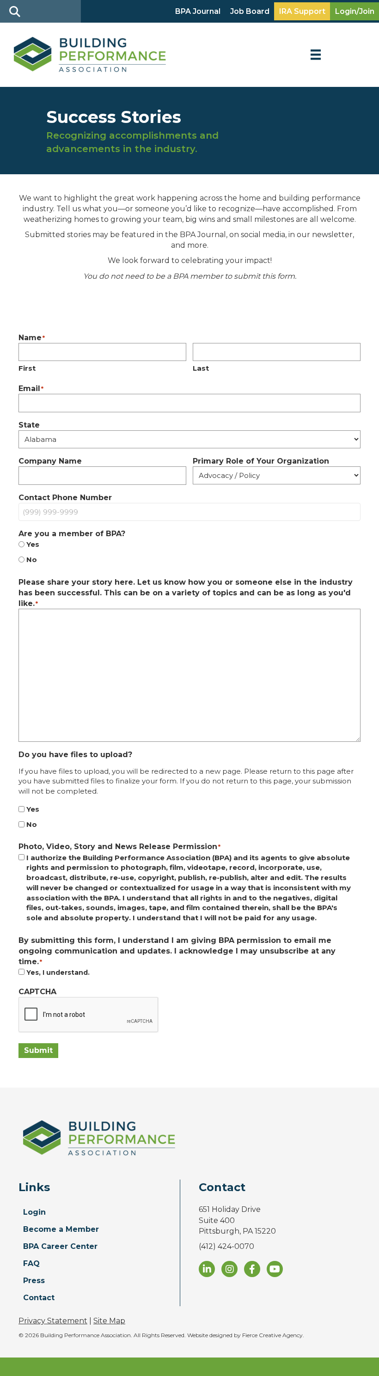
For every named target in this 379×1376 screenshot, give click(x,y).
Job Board (249, 11)
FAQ (31, 1263)
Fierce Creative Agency (272, 1335)
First (27, 368)
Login (34, 1212)
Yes (32, 544)
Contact (39, 1297)
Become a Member (61, 1229)
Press (34, 1280)
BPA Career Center (60, 1246)
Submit (38, 1050)
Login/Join (354, 11)
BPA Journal (197, 11)
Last (201, 368)
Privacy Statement (52, 1320)
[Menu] (315, 54)
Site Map (109, 1320)
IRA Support (302, 11)
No (31, 559)
